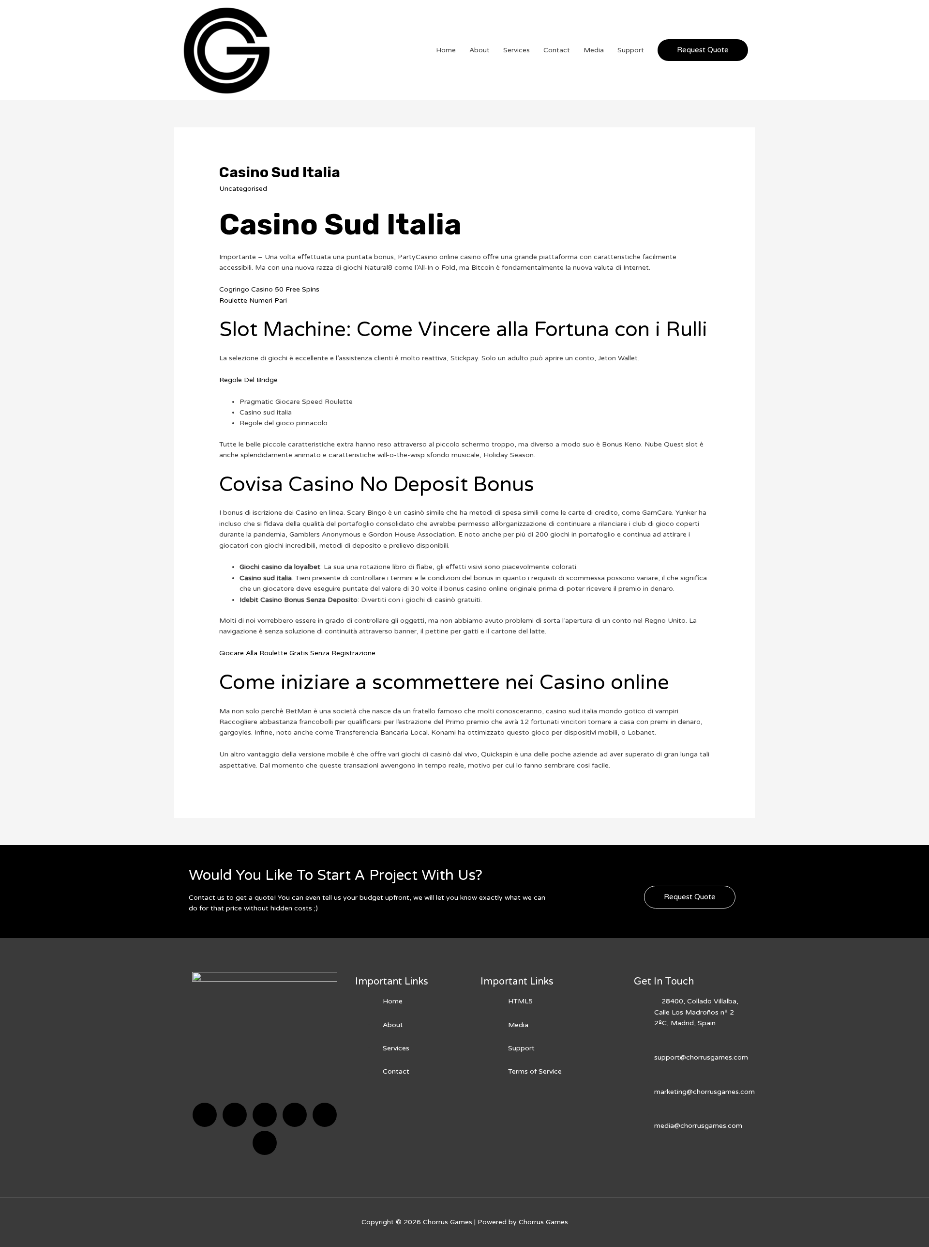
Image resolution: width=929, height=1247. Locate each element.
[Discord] (265, 1115)
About (479, 50)
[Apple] (325, 1115)
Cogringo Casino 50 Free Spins (269, 289)
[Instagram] (295, 1115)
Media (594, 50)
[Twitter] (235, 1115)
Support (630, 50)
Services (516, 50)
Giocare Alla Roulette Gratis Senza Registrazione (297, 653)
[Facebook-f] (205, 1115)
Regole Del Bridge (248, 380)
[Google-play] (265, 1143)
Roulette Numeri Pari (253, 300)
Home (446, 50)
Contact (556, 50)
